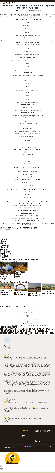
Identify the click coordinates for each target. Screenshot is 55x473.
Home (0, 3)
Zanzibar (1, 467)
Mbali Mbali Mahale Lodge (19, 274)
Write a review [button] (6, 346)
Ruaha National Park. (25, 435)
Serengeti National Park (25, 436)
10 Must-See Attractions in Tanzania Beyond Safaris (10, 437)
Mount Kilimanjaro (24, 431)
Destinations (3, 3)
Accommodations (2, 470)
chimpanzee (11, 40)
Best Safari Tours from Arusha (8, 432)
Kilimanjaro (1, 468)
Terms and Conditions (7, 441)
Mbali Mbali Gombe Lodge (5, 276)
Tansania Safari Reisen (7, 431)
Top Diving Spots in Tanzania (8, 440)
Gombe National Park (25, 430)
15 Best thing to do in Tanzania (8, 435)
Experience (1, 469)
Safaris (1, 466)
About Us (1, 465)
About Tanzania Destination (7, 436)
